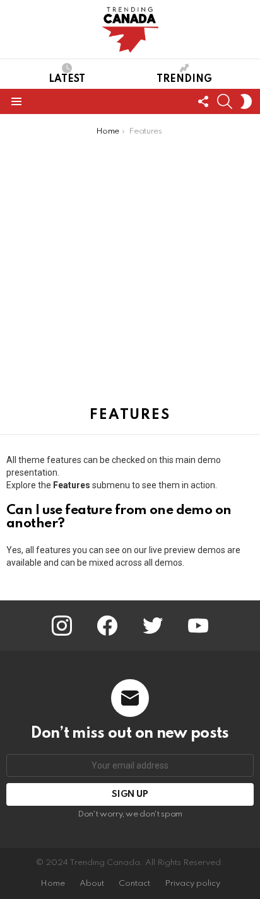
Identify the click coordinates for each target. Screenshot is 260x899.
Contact (134, 883)
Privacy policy (192, 883)
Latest (67, 79)
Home (52, 883)
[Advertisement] (130, 273)
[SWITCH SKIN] (246, 101)
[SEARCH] (224, 101)
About (92, 883)
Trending (184, 79)
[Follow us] (203, 101)
